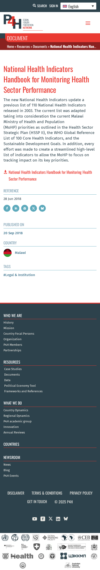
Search (42, 5)
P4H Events (11, 475)
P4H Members (12, 344)
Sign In (53, 5)
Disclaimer (15, 493)
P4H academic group (17, 421)
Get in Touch (37, 501)
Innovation (11, 427)
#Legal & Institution (19, 275)
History (8, 322)
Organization (12, 339)
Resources (23, 46)
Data (7, 380)
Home (10, 46)
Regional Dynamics (16, 415)
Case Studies (13, 369)
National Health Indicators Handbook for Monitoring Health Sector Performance (50, 175)
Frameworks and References (23, 391)
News (7, 464)
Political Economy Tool (20, 385)
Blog (6, 470)
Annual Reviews (14, 432)
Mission (8, 328)
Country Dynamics (15, 410)
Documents (40, 46)
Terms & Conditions (47, 493)
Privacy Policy (81, 493)
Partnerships (12, 350)
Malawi (20, 253)
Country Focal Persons (18, 333)
